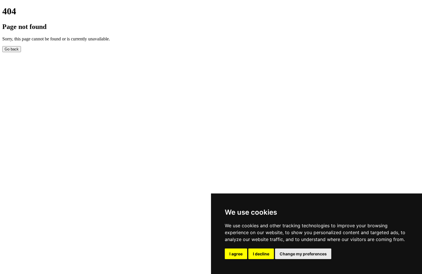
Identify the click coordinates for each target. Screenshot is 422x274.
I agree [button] (236, 253)
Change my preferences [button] (303, 253)
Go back (12, 49)
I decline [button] (261, 253)
